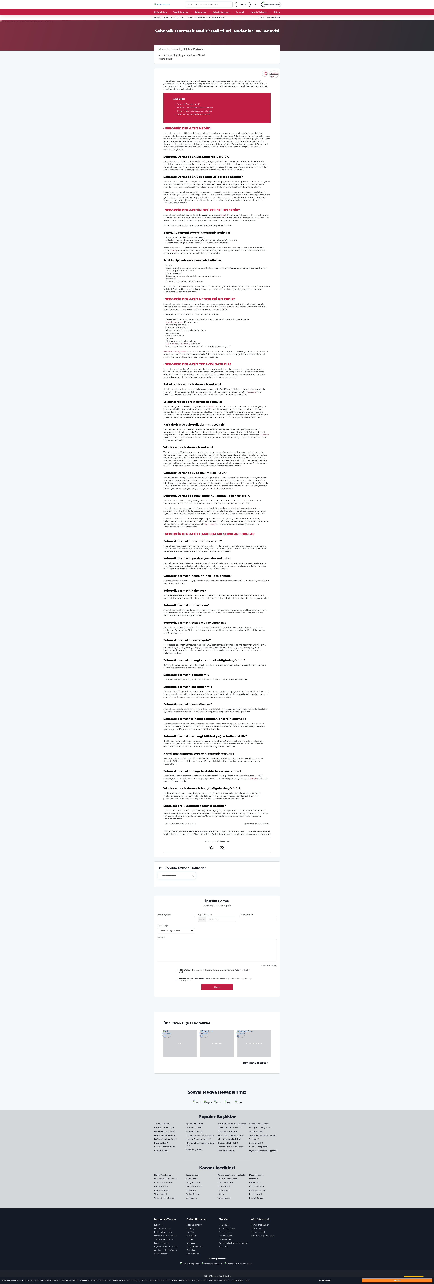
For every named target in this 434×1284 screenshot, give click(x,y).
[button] (230, 4)
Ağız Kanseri (191, 1179)
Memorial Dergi (226, 1239)
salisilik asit (264, 435)
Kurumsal (240, 12)
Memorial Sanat (258, 1232)
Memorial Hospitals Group (262, 1236)
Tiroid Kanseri (160, 1194)
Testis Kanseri (192, 1175)
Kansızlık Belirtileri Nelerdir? (230, 1128)
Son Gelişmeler (225, 1232)
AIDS (183, 351)
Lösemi (221, 1194)
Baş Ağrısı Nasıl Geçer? (164, 1128)
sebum (211, 407)
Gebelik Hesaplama (258, 1147)
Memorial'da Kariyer (258, 12)
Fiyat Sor (190, 1232)
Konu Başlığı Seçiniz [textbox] (170, 931)
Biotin (168, 344)
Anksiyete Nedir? (162, 1124)
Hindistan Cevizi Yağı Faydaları (200, 1135)
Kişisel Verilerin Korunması (166, 1246)
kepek (223, 215)
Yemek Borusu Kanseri (164, 1198)
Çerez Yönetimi (193, 1254)
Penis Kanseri (255, 1194)
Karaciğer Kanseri (226, 1183)
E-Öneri (189, 1239)
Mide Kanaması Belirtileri (229, 1139)
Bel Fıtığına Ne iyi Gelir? (165, 1131)
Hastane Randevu (194, 1225)
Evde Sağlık (256, 1228)
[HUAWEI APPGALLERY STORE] (239, 1264)
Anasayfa (157, 17)
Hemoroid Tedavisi (194, 1131)
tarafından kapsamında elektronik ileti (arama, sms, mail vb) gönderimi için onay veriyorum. (215, 979)
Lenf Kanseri (223, 1190)
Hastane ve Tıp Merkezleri (165, 1236)
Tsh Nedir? (254, 1139)
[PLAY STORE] (212, 1264)
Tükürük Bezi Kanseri (227, 1179)
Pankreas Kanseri (257, 1190)
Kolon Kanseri (224, 1186)
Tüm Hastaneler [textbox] (168, 876)
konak (174, 250)
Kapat (247, 1280)
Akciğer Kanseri (193, 1183)
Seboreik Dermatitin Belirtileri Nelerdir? (195, 107)
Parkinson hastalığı (171, 351)
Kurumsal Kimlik (161, 1243)
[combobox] (177, 875)
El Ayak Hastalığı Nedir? (165, 1147)
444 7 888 (275, 17)
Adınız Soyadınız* (164, 915)
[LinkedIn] (238, 1102)
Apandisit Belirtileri (194, 1124)
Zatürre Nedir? (256, 1143)
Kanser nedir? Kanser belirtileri (232, 1175)
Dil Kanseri (191, 1190)
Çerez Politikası (237, 1280)
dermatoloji (210, 524)
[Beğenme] (222, 847)
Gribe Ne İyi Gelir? (194, 1128)
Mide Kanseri (255, 1183)
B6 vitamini (185, 344)
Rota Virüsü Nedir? (226, 1151)
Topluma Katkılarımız (163, 1239)
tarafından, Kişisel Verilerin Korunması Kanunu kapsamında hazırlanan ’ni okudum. (214, 971)
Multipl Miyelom (256, 1186)
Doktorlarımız (200, 12)
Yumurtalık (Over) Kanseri (166, 1179)
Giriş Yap (243, 4)
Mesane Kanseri (256, 1175)
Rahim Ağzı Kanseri (163, 1175)
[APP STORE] (191, 1264)
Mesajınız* (162, 937)
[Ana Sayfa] (162, 4)
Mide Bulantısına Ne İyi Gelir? (231, 1135)
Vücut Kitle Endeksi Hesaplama (232, 1124)
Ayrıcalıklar (223, 1246)
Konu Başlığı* (163, 926)
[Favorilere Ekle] (274, 74)
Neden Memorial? (162, 1228)
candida (253, 779)
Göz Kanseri (191, 1198)
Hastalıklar (181, 17)
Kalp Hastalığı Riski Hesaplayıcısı (233, 1243)
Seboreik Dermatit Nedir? (188, 104)
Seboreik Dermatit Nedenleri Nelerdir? (194, 111)
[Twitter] (217, 1102)
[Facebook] (196, 1102)
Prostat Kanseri (256, 1198)
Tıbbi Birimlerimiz (180, 12)
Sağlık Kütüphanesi (221, 12)
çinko (174, 344)
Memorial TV (224, 1225)
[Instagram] (206, 1102)
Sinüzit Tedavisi (256, 1131)
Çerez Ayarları (325, 1280)
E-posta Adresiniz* (246, 915)
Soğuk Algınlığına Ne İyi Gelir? (262, 1135)
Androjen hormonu (174, 322)
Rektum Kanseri (161, 1190)
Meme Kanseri (224, 1198)
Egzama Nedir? (161, 1143)
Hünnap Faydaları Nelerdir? (198, 1139)
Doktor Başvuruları (194, 1246)
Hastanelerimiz (160, 12)
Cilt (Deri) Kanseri (194, 1186)
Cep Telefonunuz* (205, 917)
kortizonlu (251, 392)
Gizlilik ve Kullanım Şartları (165, 1250)
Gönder (217, 987)
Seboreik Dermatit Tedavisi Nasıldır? (193, 114)
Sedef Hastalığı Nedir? (259, 1124)
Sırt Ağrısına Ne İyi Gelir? (260, 1128)
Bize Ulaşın (191, 1250)
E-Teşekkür (191, 1236)
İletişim (277, 12)
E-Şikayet (190, 1243)
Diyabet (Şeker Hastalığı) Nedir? (263, 1151)
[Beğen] (211, 847)
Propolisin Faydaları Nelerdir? (231, 1147)
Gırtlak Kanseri (192, 1194)
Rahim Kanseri (161, 1186)
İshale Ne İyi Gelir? (194, 1149)
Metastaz (253, 1179)
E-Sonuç (190, 1228)
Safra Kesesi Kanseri (163, 1183)
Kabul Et (397, 1280)
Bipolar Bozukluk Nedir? (165, 1135)
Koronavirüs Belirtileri (227, 1131)
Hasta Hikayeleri (226, 1236)
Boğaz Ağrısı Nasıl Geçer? (165, 1139)
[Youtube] (227, 1102)
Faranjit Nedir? (161, 1151)
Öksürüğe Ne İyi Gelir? (228, 1143)
